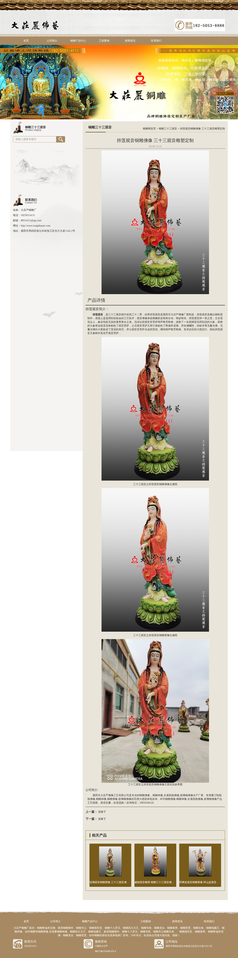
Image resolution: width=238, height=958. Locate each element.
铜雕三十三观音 (168, 128)
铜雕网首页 (149, 128)
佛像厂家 (183, 314)
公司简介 (52, 40)
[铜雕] (119, 81)
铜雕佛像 (164, 484)
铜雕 (161, 635)
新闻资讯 (130, 40)
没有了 (102, 811)
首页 (26, 40)
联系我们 (156, 40)
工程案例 (104, 40)
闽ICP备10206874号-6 (105, 951)
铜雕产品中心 (78, 40)
